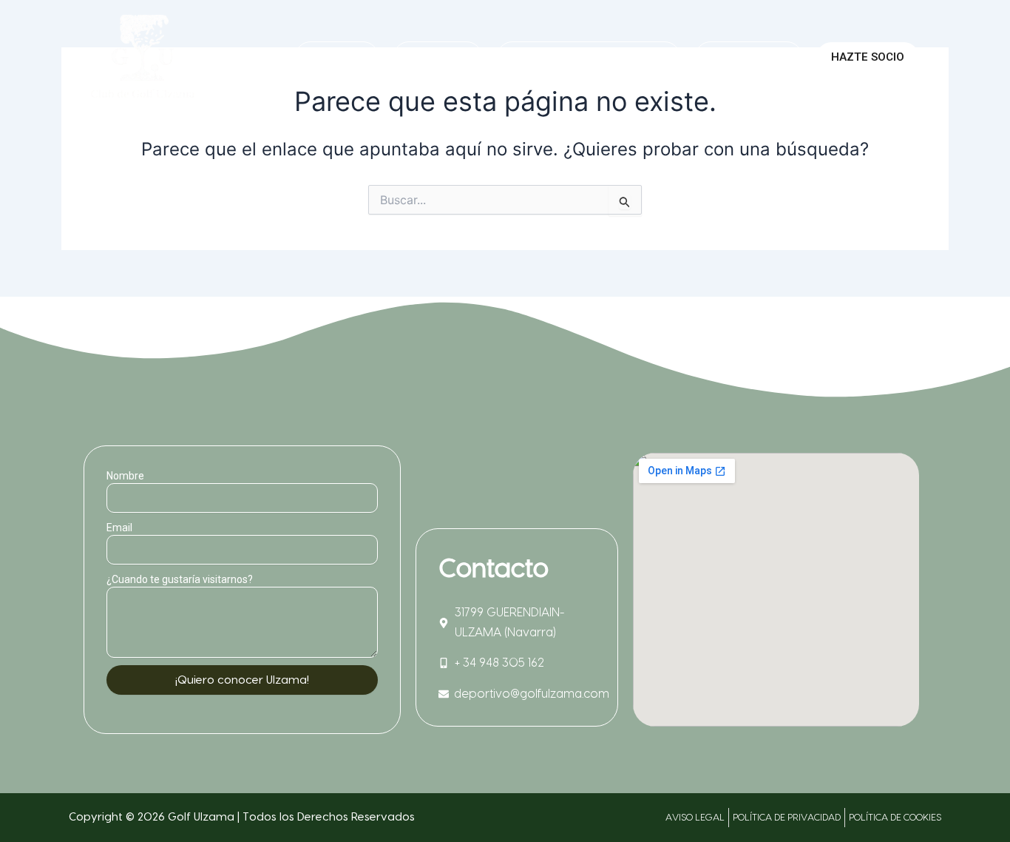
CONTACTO (748, 56)
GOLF (428, 56)
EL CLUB (336, 56)
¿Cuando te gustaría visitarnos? (179, 579)
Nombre (125, 476)
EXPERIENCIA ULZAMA (579, 56)
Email (119, 527)
